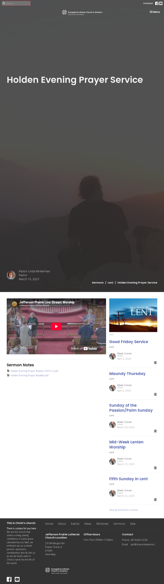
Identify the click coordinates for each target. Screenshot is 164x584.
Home (49, 524)
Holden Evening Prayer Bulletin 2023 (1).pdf (34, 370)
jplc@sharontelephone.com (144, 544)
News (87, 524)
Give (132, 524)
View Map (50, 554)
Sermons (98, 282)
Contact (148, 3)
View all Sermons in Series (123, 509)
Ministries (102, 524)
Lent (110, 282)
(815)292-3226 (139, 539)
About (62, 524)
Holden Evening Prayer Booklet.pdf (29, 375)
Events (75, 524)
